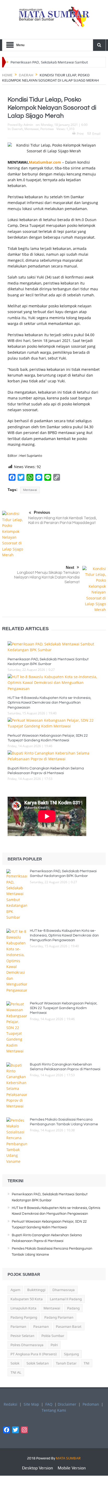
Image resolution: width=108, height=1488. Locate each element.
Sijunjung (71, 1354)
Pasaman (41, 1326)
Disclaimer (67, 1404)
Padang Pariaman (58, 1317)
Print (80, 133)
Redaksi (10, 1404)
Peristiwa (47, 129)
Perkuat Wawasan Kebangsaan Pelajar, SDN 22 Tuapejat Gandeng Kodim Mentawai (63, 1008)
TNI (86, 1363)
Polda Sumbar (52, 1336)
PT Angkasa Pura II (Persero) (33, 1354)
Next (70, 567)
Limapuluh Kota (23, 1308)
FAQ (48, 1404)
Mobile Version (72, 1467)
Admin (28, 124)
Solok (14, 1363)
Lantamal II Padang (66, 1299)
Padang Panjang (23, 1317)
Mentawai (31, 129)
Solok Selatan (37, 1363)
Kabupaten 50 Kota (26, 1299)
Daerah (17, 129)
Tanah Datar (66, 1363)
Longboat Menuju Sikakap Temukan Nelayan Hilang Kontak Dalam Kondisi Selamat (47, 577)
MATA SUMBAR (68, 1458)
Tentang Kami (54, 1410)
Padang (73, 1308)
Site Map (31, 1404)
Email (96, 133)
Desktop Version (37, 1467)
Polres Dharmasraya (27, 1345)
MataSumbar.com (45, 162)
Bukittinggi (36, 1290)
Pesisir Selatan (22, 1336)
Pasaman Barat (69, 1326)
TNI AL (15, 1372)
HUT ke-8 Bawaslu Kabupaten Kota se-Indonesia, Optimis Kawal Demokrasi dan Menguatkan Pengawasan (49, 702)
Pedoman (91, 1404)
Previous (42, 512)
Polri (54, 1345)
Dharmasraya (63, 1290)
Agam (15, 1290)
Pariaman (18, 1326)
